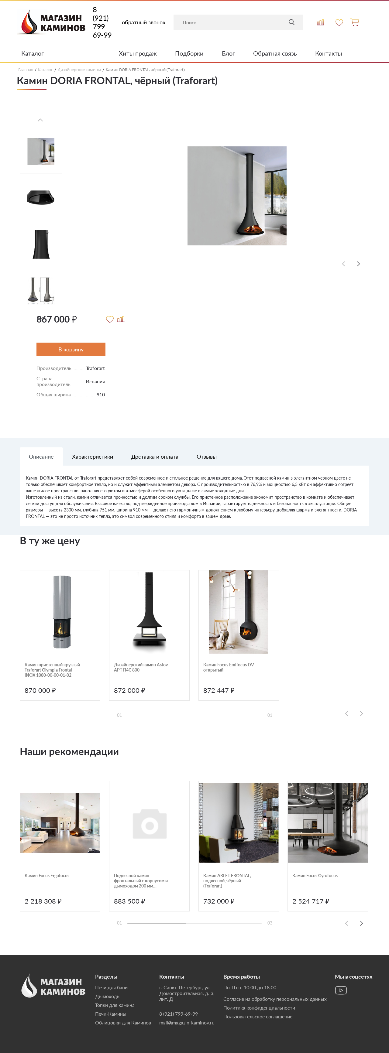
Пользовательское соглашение (257, 1016)
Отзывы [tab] (207, 456)
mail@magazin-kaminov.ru (187, 1022)
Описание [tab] (41, 456)
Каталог (32, 53)
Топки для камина (115, 1005)
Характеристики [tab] (92, 456)
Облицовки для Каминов (123, 1022)
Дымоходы (108, 996)
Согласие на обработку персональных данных (275, 999)
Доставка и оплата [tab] (154, 456)
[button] (40, 318)
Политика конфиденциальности (259, 1007)
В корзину (71, 349)
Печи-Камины (110, 1014)
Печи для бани (111, 987)
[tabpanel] (194, 500)
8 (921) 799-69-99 (102, 22)
